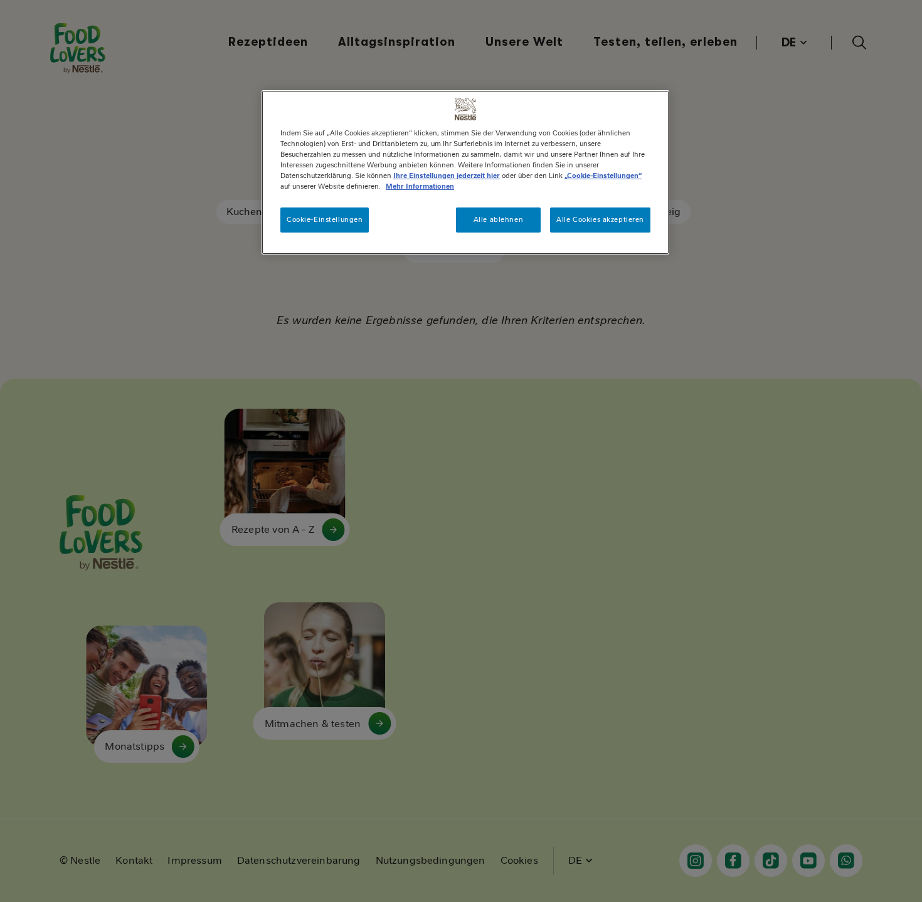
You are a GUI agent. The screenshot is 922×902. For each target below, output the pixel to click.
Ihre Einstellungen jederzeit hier (446, 175)
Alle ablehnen (498, 219)
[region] (465, 172)
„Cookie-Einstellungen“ (603, 175)
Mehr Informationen (420, 186)
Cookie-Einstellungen (325, 219)
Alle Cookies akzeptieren (600, 219)
